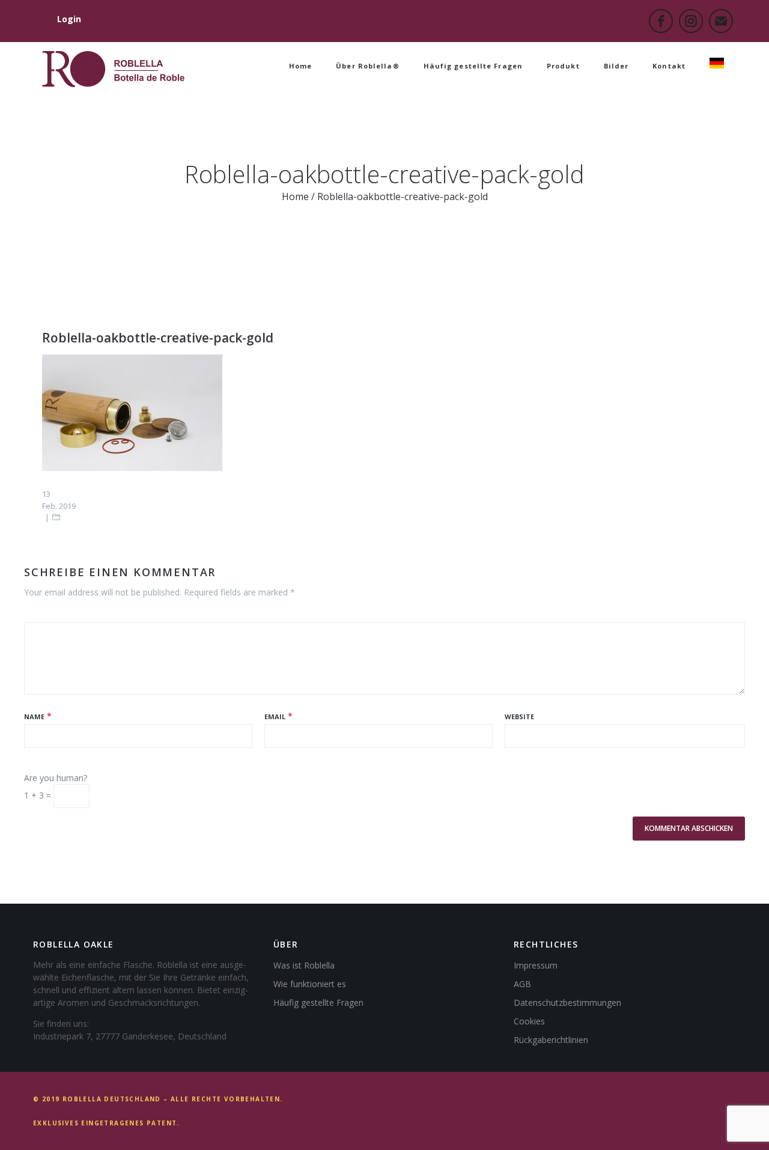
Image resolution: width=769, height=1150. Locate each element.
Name (34, 716)
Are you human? (55, 777)
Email (274, 716)
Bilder (616, 65)
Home (300, 65)
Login (69, 19)
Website (519, 716)
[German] (717, 66)
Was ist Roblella (304, 965)
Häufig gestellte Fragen (473, 65)
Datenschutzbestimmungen (567, 1002)
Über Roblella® (367, 65)
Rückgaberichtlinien (551, 1039)
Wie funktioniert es (309, 984)
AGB (522, 984)
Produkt (563, 65)
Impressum (536, 965)
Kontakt (668, 65)
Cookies (529, 1021)
